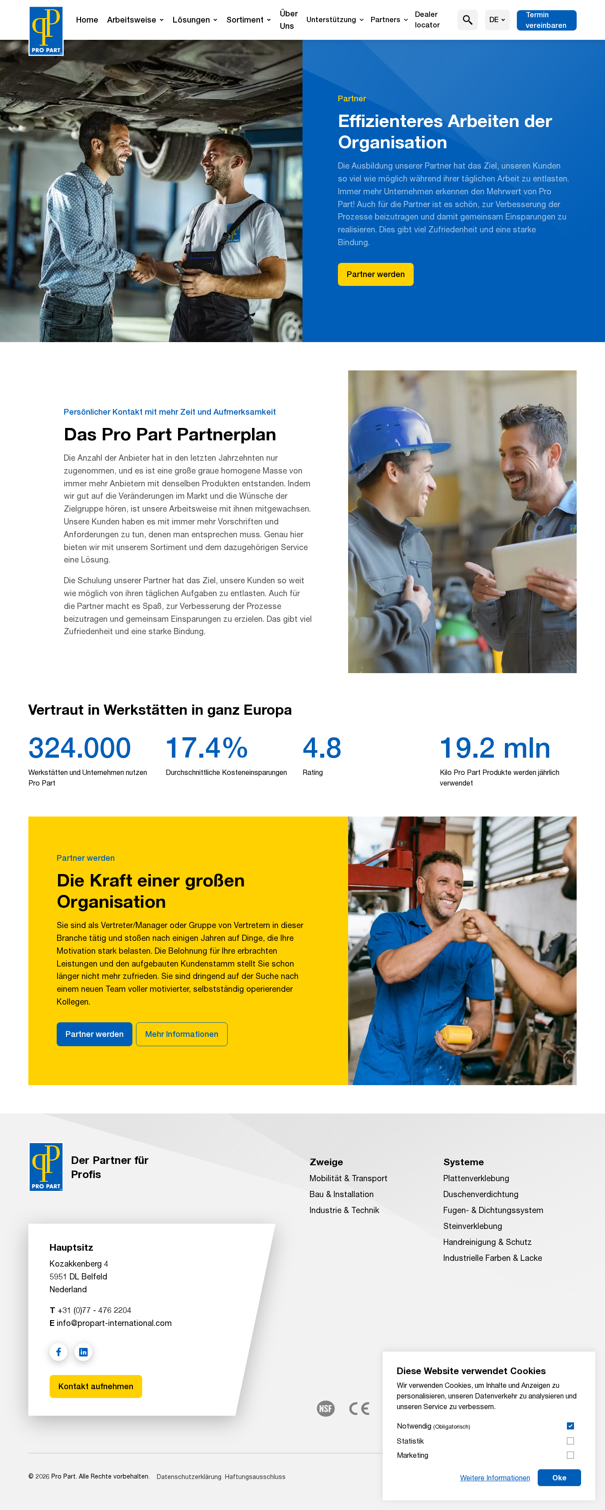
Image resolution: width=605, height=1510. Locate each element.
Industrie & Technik (344, 1210)
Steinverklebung (472, 1226)
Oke (559, 1477)
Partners (385, 19)
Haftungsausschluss (255, 1476)
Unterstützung (331, 19)
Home (87, 19)
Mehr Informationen (181, 1034)
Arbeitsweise (131, 19)
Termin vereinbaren (546, 20)
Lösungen (191, 19)
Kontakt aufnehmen (95, 1386)
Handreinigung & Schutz (487, 1242)
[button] (468, 20)
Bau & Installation (342, 1194)
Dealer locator (427, 19)
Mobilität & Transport (349, 1178)
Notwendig (433, 1425)
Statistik (410, 1441)
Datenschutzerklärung (189, 1476)
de (494, 19)
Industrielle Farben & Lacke (492, 1258)
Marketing (412, 1455)
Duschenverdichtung (481, 1194)
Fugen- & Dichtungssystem (493, 1210)
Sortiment (245, 19)
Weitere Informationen (495, 1477)
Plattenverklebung (476, 1178)
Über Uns (289, 20)
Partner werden (376, 274)
